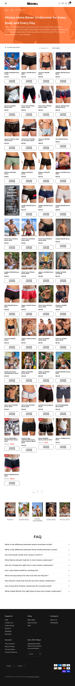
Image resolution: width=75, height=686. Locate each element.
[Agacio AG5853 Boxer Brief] (63, 427)
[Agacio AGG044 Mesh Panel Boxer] (12, 127)
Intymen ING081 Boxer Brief (43, 339)
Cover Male (24, 519)
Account (8, 640)
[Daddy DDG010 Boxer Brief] (63, 61)
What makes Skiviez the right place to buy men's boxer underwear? (33, 591)
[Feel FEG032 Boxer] (63, 127)
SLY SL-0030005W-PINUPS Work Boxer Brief (11, 440)
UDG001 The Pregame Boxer (45, 405)
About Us (53, 620)
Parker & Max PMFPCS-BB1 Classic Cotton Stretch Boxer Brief (28, 440)
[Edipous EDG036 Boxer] (12, 161)
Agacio (10, 519)
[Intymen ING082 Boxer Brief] (63, 327)
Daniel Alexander (37, 519)
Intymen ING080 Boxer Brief (10, 106)
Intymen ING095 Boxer (43, 73)
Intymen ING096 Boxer (43, 139)
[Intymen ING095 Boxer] (46, 61)
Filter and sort (13, 47)
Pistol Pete (65, 519)
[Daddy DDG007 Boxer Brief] (63, 360)
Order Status (9, 625)
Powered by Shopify (33, 676)
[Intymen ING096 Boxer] (46, 127)
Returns (8, 628)
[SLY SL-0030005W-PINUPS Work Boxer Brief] (12, 427)
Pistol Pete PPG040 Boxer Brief (45, 306)
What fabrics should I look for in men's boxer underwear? (29, 560)
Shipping (8, 631)
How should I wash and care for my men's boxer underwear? (30, 581)
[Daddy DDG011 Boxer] (63, 227)
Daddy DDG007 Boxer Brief (63, 372)
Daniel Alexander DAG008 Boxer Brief (11, 372)
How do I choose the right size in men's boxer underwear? (29, 565)
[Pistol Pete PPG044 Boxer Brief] (46, 227)
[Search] (66, 3)
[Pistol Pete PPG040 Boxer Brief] (46, 294)
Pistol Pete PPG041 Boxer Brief (27, 272)
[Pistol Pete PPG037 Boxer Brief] (29, 393)
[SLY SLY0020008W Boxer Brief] (63, 393)
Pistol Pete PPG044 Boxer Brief (45, 239)
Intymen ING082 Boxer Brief (61, 339)
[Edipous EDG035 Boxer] (46, 161)
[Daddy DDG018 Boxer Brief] (29, 194)
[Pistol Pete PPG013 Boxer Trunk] (29, 94)
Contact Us (9, 623)
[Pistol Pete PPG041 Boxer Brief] (29, 260)
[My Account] (59, 3)
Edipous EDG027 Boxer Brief (44, 372)
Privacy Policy (10, 649)
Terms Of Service (11, 652)
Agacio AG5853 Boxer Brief (63, 439)
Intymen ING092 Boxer (9, 339)
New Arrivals (32, 623)
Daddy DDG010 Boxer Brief (63, 73)
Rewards (8, 634)
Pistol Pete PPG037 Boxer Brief (28, 405)
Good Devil (51, 519)
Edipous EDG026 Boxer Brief (27, 372)
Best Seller (31, 620)
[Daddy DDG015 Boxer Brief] (46, 194)
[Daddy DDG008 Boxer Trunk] (12, 61)
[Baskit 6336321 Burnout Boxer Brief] (46, 427)
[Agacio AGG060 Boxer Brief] (46, 260)
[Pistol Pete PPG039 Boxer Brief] (12, 393)
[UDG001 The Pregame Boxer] (46, 393)
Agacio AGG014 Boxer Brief (28, 306)
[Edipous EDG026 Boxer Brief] (29, 360)
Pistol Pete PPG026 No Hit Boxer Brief (28, 139)
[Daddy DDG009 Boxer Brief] (12, 260)
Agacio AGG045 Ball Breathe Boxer (62, 106)
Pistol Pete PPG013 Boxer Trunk (27, 106)
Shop (30, 616)
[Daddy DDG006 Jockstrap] (63, 260)
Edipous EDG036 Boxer (10, 173)
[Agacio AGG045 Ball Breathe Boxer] (63, 94)
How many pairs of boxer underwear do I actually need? (28, 586)
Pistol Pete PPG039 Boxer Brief (11, 405)
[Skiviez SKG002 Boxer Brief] (12, 463)
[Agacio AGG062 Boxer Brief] (63, 161)
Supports (8, 616)
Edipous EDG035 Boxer (44, 173)
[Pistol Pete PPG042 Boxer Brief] (12, 227)
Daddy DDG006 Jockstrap (61, 272)
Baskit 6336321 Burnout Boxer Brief (45, 439)
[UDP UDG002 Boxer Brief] (12, 294)
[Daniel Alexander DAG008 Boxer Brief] (12, 360)
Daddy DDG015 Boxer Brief (45, 206)
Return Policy (10, 646)
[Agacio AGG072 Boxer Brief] (29, 327)
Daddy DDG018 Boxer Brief (28, 206)
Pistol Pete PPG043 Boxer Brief (28, 239)
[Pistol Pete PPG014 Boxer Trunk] (46, 94)
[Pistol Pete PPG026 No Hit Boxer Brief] (29, 127)
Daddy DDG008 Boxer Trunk (11, 73)
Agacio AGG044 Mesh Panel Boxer (11, 139)
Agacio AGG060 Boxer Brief (45, 272)
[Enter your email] (40, 654)
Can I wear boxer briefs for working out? (21, 570)
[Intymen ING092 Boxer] (12, 327)
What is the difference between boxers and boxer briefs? (28, 544)
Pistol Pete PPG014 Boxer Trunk (44, 106)
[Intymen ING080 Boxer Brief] (12, 94)
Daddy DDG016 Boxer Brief (63, 206)
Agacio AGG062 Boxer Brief (63, 173)
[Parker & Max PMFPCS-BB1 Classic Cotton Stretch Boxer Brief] (29, 427)
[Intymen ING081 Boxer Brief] (46, 327)
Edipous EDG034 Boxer (27, 173)
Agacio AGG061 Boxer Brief (28, 73)
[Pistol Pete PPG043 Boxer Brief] (29, 227)
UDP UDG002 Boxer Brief (11, 306)
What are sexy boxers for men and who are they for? (26, 576)
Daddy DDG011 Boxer (63, 239)
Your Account (10, 644)
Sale (29, 625)
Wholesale (54, 623)
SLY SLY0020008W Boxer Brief (62, 405)
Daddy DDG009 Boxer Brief (11, 272)
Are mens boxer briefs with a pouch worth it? (24, 555)
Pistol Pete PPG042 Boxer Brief (11, 239)
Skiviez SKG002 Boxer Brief (11, 475)
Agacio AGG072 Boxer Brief (28, 339)
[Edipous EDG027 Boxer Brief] (46, 360)
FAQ (6, 620)
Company (54, 616)
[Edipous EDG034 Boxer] (29, 161)
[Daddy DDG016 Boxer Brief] (63, 194)
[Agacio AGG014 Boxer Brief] (29, 294)
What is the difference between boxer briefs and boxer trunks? (31, 550)
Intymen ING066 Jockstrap (61, 306)
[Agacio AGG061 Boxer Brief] (29, 61)
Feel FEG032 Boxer (62, 139)
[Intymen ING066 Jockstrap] (63, 294)
